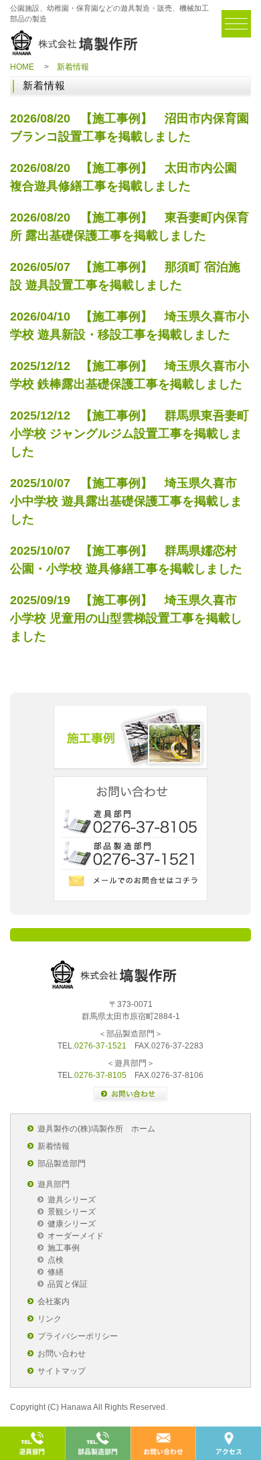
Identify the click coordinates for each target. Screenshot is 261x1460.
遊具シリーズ (72, 1199)
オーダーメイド (76, 1236)
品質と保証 (68, 1284)
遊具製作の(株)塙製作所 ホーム (96, 1128)
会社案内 (53, 1301)
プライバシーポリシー (77, 1336)
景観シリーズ (72, 1211)
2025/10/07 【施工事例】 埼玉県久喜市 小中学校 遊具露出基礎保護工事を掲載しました (126, 501)
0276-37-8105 (100, 1075)
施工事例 (130, 737)
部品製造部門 (61, 1163)
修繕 (56, 1272)
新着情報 (53, 1146)
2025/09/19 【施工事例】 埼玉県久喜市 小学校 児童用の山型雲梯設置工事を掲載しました (126, 618)
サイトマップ (61, 1371)
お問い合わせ (61, 1353)
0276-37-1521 (100, 1046)
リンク (49, 1319)
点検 (56, 1260)
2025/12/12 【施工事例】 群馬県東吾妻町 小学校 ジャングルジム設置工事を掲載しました (129, 433)
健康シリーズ (72, 1223)
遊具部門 (53, 1184)
